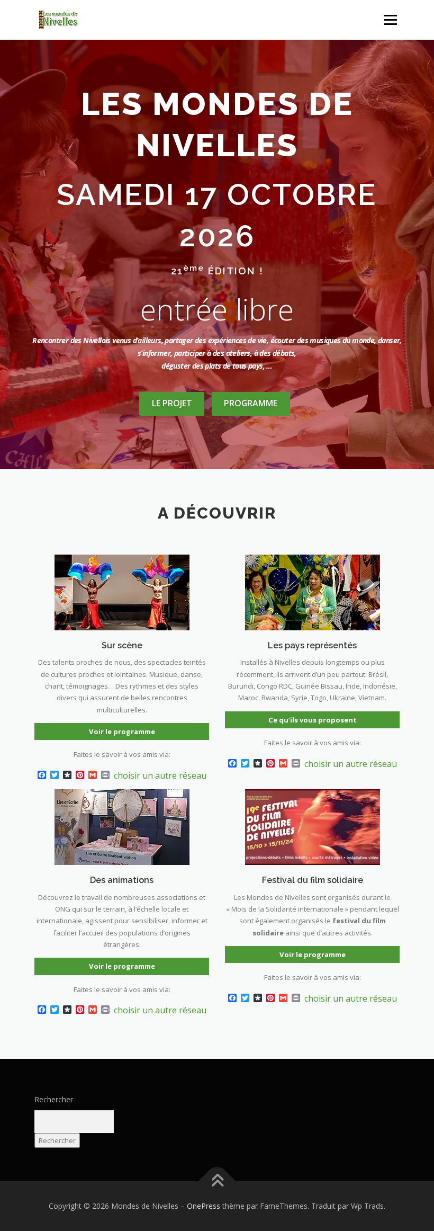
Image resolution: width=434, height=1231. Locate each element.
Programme (250, 403)
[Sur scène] (122, 591)
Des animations (121, 880)
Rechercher (53, 1099)
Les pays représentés (312, 645)
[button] (76, 20)
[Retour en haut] (217, 1181)
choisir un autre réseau (160, 775)
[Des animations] (122, 826)
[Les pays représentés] (312, 591)
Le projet (172, 403)
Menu (390, 19)
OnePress (203, 1206)
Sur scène (122, 645)
